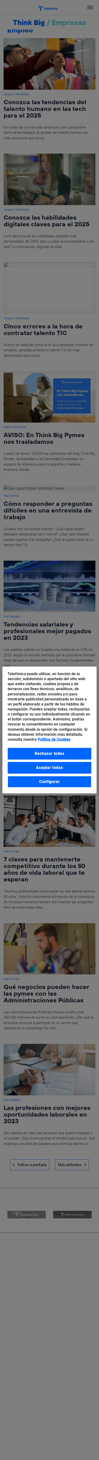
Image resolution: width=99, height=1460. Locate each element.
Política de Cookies (54, 739)
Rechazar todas (49, 753)
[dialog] (49, 730)
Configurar (49, 781)
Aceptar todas (49, 767)
